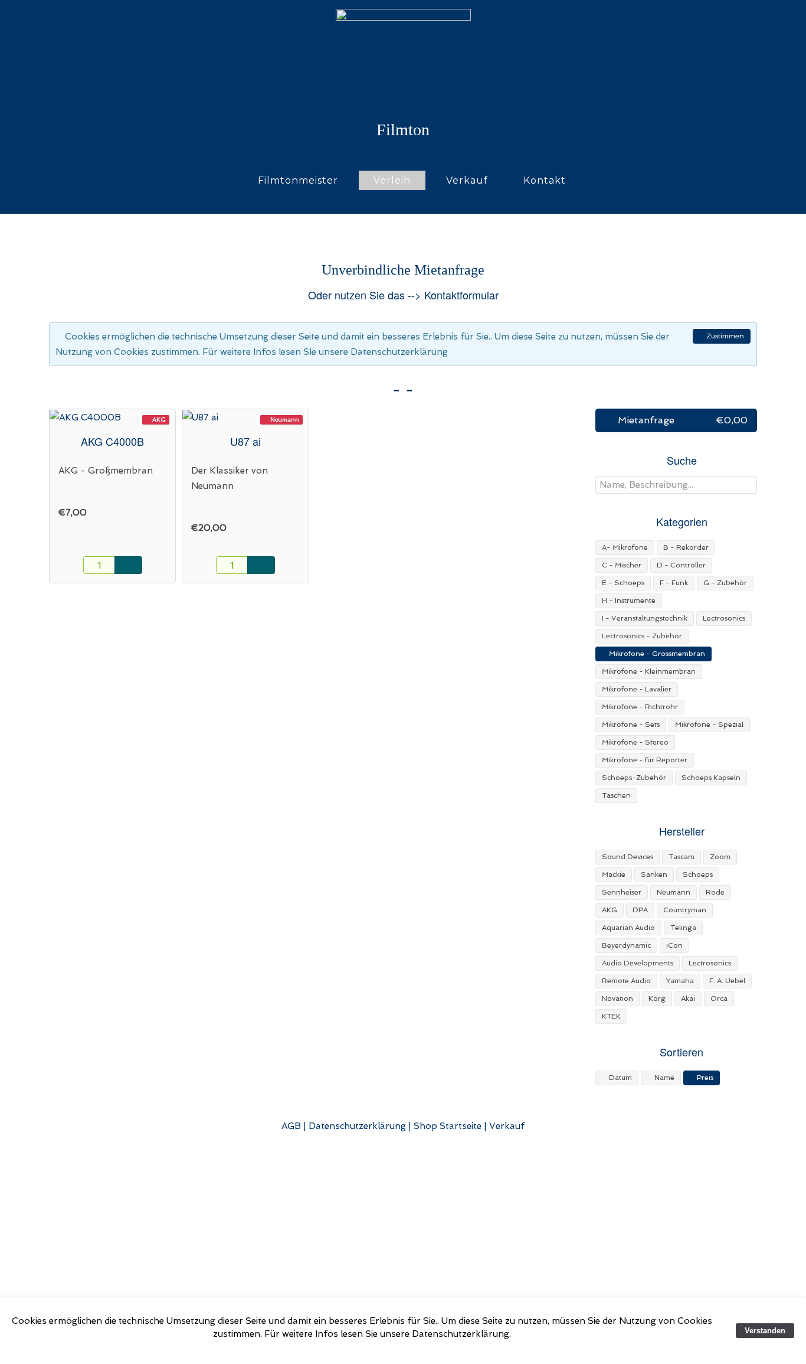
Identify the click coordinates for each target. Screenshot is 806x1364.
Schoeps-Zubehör (634, 778)
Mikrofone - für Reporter (644, 760)
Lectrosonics (724, 618)
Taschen (616, 795)
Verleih (392, 180)
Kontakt (544, 180)
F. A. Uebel (727, 981)
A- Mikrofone (625, 547)
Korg (657, 998)
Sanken (654, 874)
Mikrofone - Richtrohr (640, 707)
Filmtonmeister (298, 180)
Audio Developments (637, 963)
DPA (640, 910)
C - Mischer (621, 565)
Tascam (681, 857)
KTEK (611, 1016)
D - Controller (681, 565)
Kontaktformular (461, 294)
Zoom (720, 857)
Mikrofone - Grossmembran (656, 654)
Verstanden (765, 1330)
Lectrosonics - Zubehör (642, 636)
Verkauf (467, 180)
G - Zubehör (725, 583)
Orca (719, 998)
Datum (619, 1077)
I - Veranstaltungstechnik (644, 618)
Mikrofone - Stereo (635, 742)
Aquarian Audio (628, 928)
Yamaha (680, 981)
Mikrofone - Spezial (709, 724)
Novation (617, 998)
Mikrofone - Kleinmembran (649, 671)
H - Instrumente (629, 600)
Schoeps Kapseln (711, 778)
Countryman (684, 910)
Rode (715, 892)
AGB (291, 1126)
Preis (704, 1077)
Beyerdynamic (626, 945)
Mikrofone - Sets (631, 724)
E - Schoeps (623, 583)
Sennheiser (621, 892)
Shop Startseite (447, 1126)
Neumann (673, 892)
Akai (688, 998)
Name (663, 1077)
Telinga (683, 928)
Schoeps (698, 874)
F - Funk (674, 583)
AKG (609, 910)
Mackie (613, 874)
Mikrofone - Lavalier (636, 689)
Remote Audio (626, 981)
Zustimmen (724, 336)
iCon (674, 945)
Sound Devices (627, 857)
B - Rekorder (686, 547)
